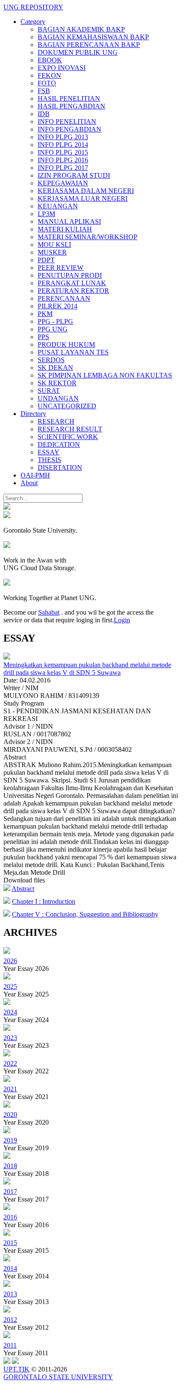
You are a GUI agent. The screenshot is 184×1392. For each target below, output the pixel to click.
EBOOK (50, 60)
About (29, 482)
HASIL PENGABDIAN (71, 106)
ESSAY (48, 452)
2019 (10, 1140)
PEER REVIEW (60, 267)
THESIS (49, 459)
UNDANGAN (58, 398)
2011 (10, 1345)
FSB (44, 90)
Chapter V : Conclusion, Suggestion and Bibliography (85, 914)
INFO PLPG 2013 (63, 137)
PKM (45, 313)
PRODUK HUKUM (66, 344)
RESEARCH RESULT (70, 429)
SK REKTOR (57, 383)
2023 (10, 1037)
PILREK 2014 (57, 306)
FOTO (47, 83)
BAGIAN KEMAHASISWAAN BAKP (93, 37)
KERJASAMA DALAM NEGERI (86, 190)
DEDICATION (59, 444)
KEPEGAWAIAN (63, 183)
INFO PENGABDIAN (69, 129)
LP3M (46, 213)
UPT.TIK (16, 1369)
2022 (10, 1063)
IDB (44, 113)
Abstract (23, 888)
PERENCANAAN (64, 298)
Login (122, 620)
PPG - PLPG (55, 321)
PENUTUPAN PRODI (70, 275)
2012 (10, 1319)
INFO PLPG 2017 (63, 167)
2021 (10, 1089)
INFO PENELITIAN (67, 121)
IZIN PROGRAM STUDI (74, 175)
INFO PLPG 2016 (63, 160)
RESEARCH (56, 421)
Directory (33, 413)
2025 (10, 986)
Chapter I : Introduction (43, 901)
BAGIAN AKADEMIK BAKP (81, 29)
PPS (43, 336)
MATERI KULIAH (65, 229)
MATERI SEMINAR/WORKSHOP (87, 236)
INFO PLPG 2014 (63, 144)
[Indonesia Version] (6, 507)
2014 (10, 1268)
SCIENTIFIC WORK (68, 436)
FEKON (49, 75)
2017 (10, 1191)
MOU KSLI (54, 244)
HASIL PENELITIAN (69, 98)
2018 (10, 1165)
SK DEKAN (55, 367)
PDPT (46, 260)
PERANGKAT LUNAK (72, 283)
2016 (10, 1217)
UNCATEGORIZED (67, 406)
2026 (10, 960)
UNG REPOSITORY (33, 7)
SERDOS (51, 359)
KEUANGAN (58, 206)
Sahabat (48, 612)
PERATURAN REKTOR (73, 290)
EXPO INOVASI (62, 67)
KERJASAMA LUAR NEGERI (83, 198)
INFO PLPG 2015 (63, 152)
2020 (10, 1114)
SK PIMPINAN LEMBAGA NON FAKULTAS (105, 375)
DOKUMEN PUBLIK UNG (78, 52)
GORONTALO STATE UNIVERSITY (58, 1376)
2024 (10, 1012)
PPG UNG (53, 329)
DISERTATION (60, 467)
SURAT (49, 390)
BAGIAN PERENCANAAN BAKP (89, 44)
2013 (10, 1294)
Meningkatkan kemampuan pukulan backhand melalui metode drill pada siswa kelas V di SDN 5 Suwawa (87, 668)
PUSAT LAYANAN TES (73, 352)
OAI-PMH (35, 475)
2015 (10, 1242)
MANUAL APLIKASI (69, 221)
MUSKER (52, 252)
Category (33, 21)
